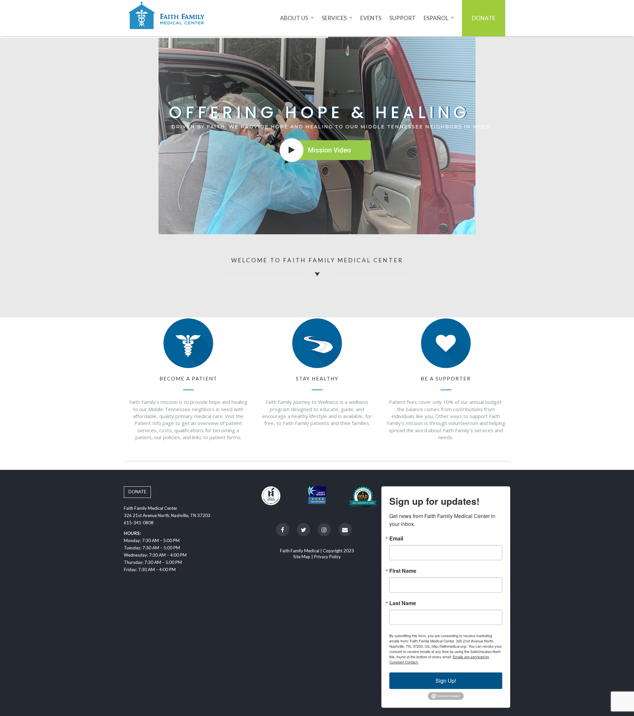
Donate (483, 18)
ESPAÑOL (436, 18)
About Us (294, 18)
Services (335, 18)
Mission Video (329, 150)
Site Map (301, 556)
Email (396, 538)
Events (370, 18)
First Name (402, 570)
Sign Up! (446, 680)
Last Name (402, 603)
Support (402, 18)
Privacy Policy (327, 556)
